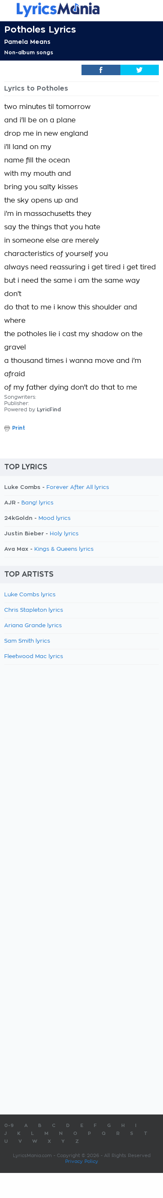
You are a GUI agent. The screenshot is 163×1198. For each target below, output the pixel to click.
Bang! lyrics (37, 503)
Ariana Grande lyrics (33, 625)
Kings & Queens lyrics (64, 549)
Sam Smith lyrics (27, 641)
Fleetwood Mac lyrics (33, 656)
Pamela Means (27, 42)
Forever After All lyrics (77, 487)
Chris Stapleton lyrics (33, 610)
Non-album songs (28, 52)
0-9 (9, 1125)
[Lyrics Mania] (81, 10)
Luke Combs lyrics (30, 595)
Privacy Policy (81, 1161)
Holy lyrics (64, 534)
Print (18, 428)
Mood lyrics (54, 518)
